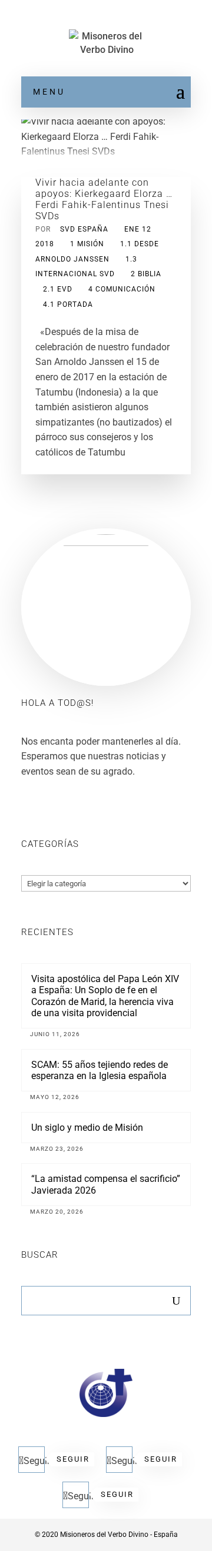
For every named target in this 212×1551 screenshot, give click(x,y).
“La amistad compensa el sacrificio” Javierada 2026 (105, 1184)
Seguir (73, 1459)
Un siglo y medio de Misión (87, 1127)
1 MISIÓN (87, 244)
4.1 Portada (68, 304)
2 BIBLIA (146, 274)
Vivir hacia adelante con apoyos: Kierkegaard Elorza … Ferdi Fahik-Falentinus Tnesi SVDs (104, 199)
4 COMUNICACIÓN (121, 289)
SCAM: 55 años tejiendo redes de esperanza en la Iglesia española (99, 1070)
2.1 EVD (57, 289)
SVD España (84, 229)
